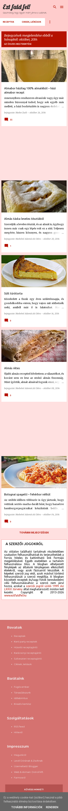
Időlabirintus (21, 698)
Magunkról (20, 755)
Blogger (33, 766)
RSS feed (19, 726)
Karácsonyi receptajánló (27, 652)
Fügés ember (21, 686)
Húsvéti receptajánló (25, 647)
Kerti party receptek (25, 641)
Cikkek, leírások (31, 22)
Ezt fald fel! (16, 7)
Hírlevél (18, 732)
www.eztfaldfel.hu (15, 595)
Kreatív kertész (22, 704)
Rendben (52, 807)
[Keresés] (55, 7)
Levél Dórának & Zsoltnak (28, 760)
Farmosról (19, 777)
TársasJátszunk (22, 692)
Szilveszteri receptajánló (28, 658)
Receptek (8, 22)
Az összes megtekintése (18, 44)
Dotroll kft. (38, 772)
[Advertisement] (34, 153)
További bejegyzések (34, 532)
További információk (26, 807)
